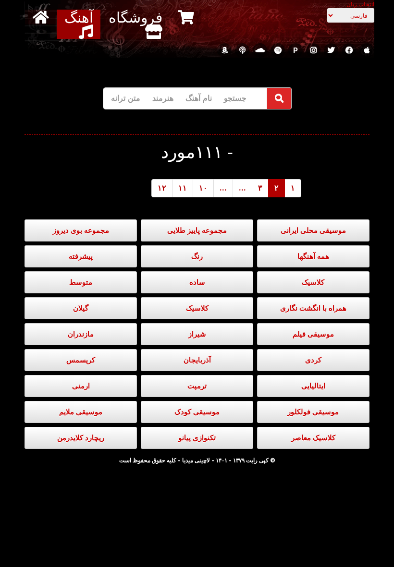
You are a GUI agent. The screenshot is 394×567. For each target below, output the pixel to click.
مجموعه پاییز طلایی (197, 230)
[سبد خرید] (187, 17)
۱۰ (203, 188)
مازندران (81, 334)
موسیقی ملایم (80, 412)
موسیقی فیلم (313, 334)
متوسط (80, 282)
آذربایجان (197, 360)
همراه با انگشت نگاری (313, 308)
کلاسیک (313, 282)
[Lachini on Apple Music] (366, 50)
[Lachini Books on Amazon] (224, 50)
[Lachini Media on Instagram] (313, 50)
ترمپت (197, 386)
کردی (313, 360)
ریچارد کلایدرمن (80, 438)
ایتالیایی (313, 386)
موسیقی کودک (197, 412)
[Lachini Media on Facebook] (349, 50)
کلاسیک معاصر (313, 438)
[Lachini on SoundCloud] (260, 50)
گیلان (80, 308)
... (242, 188)
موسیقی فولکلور (313, 412)
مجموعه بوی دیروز (81, 230)
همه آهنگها (313, 256)
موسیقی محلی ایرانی (313, 230)
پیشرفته (81, 256)
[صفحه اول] (42, 17)
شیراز (197, 334)
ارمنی (81, 386)
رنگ (197, 256)
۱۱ (182, 188)
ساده (197, 282)
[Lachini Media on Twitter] (331, 50)
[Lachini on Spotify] (278, 50)
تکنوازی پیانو (197, 438)
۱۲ (162, 188)
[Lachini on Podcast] (242, 50)
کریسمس (80, 360)
